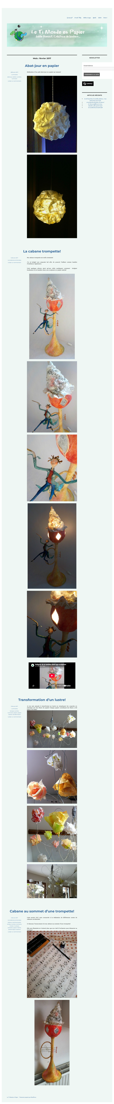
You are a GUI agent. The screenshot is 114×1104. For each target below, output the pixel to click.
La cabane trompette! (42, 251)
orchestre (10, 927)
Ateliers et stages (87, 18)
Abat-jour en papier (42, 66)
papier (15, 712)
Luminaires (14, 74)
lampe (9, 924)
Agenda (94, 18)
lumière (19, 77)
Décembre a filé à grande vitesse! (95, 106)
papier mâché (17, 927)
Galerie (99, 18)
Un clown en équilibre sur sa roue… (95, 104)
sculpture (18, 929)
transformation (17, 714)
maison (12, 926)
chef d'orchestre (16, 922)
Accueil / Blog (77, 18)
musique (16, 926)
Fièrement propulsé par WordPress (27, 1097)
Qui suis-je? (69, 18)
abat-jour (9, 77)
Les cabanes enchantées (14, 260)
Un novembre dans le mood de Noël (95, 107)
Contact (105, 18)
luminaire (14, 78)
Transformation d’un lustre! (42, 700)
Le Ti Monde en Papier (12, 1097)
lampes (12, 711)
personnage (11, 929)
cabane (10, 922)
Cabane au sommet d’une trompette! (42, 911)
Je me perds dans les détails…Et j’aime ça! (95, 102)
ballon (14, 77)
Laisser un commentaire (14, 81)
